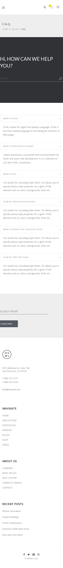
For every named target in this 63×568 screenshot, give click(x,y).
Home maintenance (12, 522)
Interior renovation (11, 511)
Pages (15, 29)
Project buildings (10, 517)
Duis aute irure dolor (12, 534)
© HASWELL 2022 (31, 558)
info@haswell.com (11, 389)
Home (5, 29)
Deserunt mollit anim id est (15, 528)
